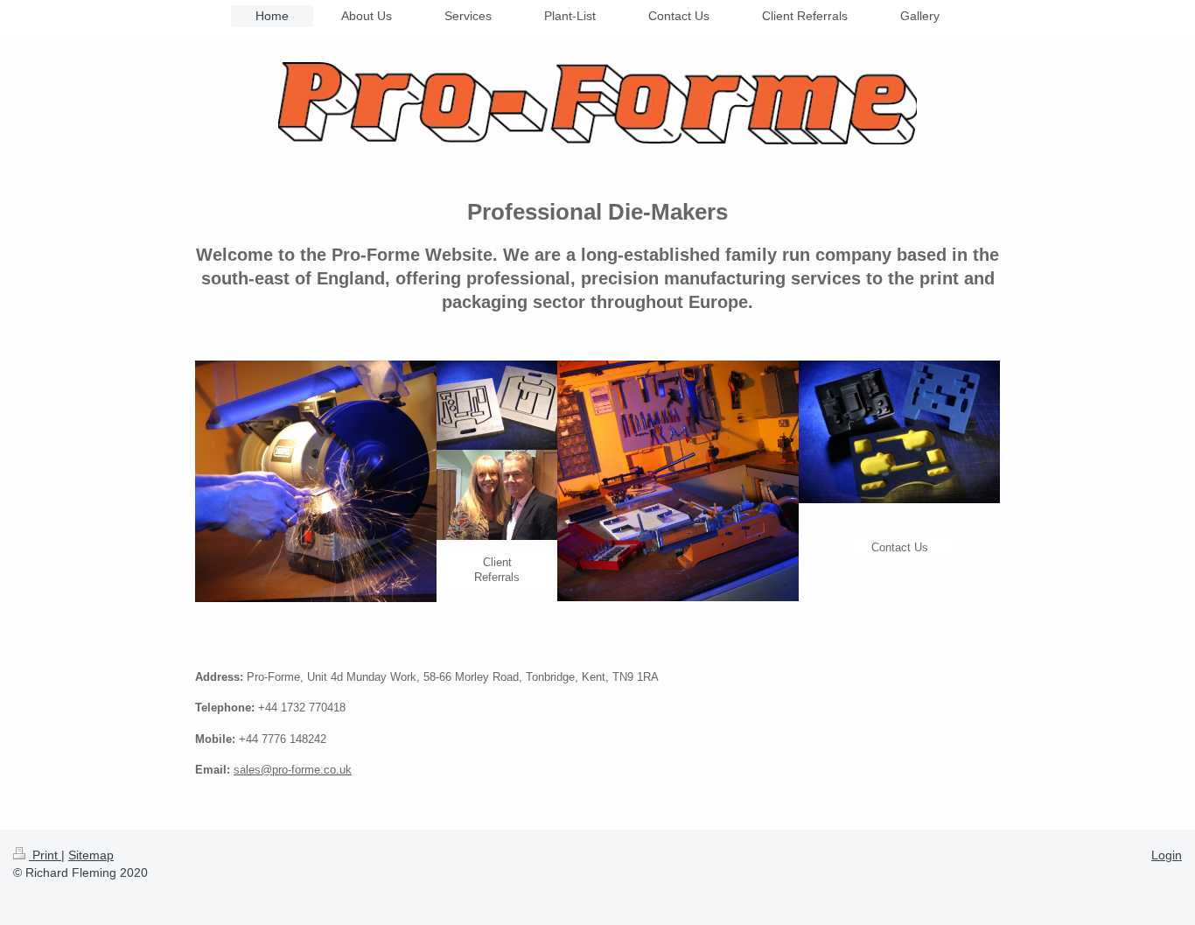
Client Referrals (497, 570)
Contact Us (899, 547)
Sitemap (91, 855)
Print (45, 855)
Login (1166, 855)
